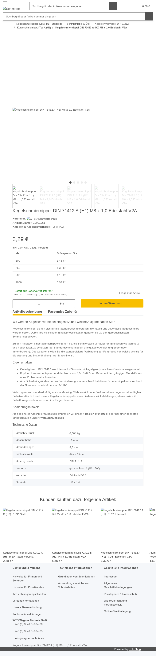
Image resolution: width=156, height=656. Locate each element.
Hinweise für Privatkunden (28, 587)
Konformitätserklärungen (27, 614)
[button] (128, 6)
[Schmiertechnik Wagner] (11, 9)
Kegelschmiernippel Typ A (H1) (45, 226)
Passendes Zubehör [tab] (62, 311)
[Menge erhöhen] (71, 304)
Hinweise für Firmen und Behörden (27, 578)
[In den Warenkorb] (16, 42)
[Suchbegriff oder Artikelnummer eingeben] (113, 6)
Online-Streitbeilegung (117, 611)
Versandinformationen (26, 600)
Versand (43, 247)
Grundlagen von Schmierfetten (76, 576)
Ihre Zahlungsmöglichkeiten (29, 593)
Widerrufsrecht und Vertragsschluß (115, 602)
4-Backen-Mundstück (95, 413)
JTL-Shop (135, 649)
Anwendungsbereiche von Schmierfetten (73, 585)
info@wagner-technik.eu (29, 638)
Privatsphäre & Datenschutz (120, 593)
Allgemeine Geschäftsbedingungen (118, 585)
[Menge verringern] (17, 304)
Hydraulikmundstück (51, 417)
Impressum (110, 576)
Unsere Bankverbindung (27, 607)
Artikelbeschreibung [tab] (27, 311)
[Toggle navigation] (5, 3)
